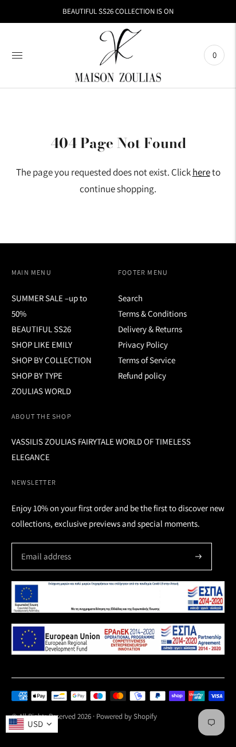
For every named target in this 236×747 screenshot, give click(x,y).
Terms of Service (146, 360)
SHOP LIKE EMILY (41, 344)
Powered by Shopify (126, 716)
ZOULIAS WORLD (41, 391)
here (201, 172)
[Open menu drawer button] (17, 55)
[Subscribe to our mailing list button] (198, 556)
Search (130, 298)
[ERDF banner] (118, 639)
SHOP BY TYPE (36, 375)
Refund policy (142, 375)
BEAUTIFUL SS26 (41, 329)
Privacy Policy (143, 344)
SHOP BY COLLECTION (51, 360)
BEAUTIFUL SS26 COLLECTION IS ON (118, 11)
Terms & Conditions (152, 313)
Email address (44, 543)
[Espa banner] (118, 597)
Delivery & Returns (150, 329)
